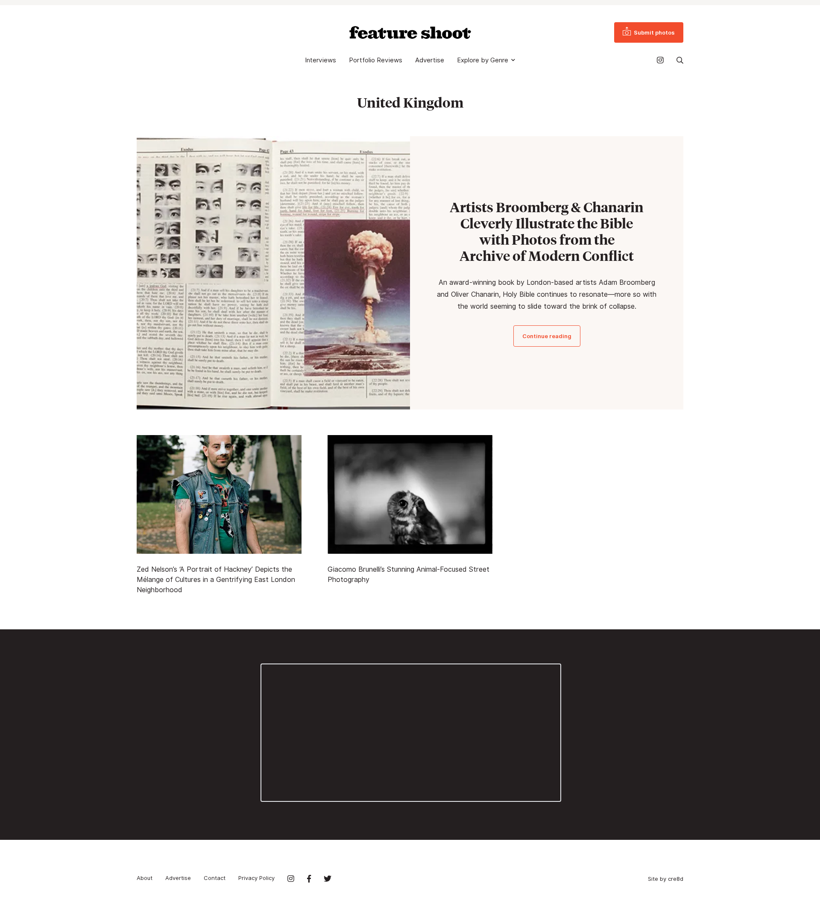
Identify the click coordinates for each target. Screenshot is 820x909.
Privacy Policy (256, 877)
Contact (215, 877)
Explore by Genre (482, 60)
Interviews (320, 60)
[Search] (680, 60)
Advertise (429, 60)
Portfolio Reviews (375, 60)
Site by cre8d (665, 878)
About (144, 877)
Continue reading (546, 336)
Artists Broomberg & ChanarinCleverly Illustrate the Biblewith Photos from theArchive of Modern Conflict (547, 231)
